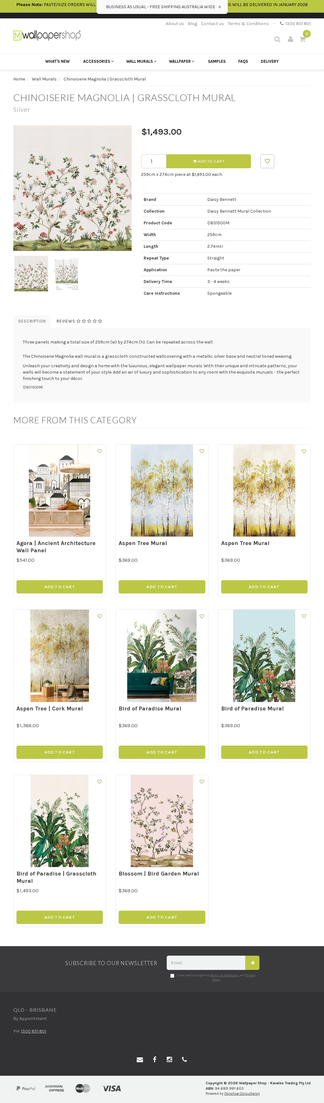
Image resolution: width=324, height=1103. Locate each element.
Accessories (97, 61)
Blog (192, 23)
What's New (57, 61)
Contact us (212, 23)
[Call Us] (184, 1060)
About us (175, 23)
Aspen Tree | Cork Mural (49, 708)
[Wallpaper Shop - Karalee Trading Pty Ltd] (47, 35)
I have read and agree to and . (216, 977)
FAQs (243, 61)
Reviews (67, 321)
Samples (217, 61)
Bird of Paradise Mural (150, 708)
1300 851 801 (297, 23)
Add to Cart (211, 161)
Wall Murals (140, 61)
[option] (72, 188)
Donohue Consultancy (242, 1094)
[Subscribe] (252, 963)
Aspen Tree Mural (143, 543)
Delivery (270, 61)
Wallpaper (180, 61)
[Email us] (140, 1060)
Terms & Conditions (248, 23)
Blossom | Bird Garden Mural (159, 873)
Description (32, 321)
